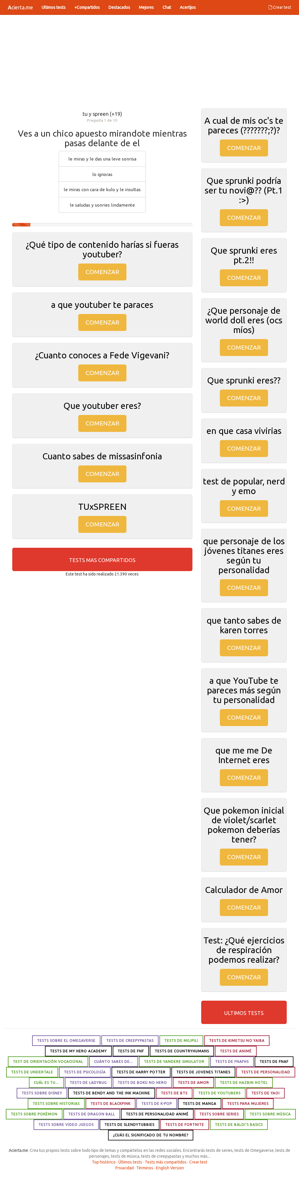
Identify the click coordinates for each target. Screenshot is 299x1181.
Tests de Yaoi (265, 1093)
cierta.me (20, 7)
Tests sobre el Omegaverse (66, 1040)
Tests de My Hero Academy (78, 1051)
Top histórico (104, 1162)
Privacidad (124, 1168)
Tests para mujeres (248, 1103)
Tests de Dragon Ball (91, 1114)
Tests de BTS (174, 1093)
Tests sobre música (270, 1114)
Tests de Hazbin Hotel (244, 1082)
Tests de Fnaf (274, 1061)
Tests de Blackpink (111, 1103)
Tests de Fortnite (184, 1124)
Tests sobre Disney (42, 1093)
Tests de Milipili (181, 1040)
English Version (170, 1168)
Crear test (281, 7)
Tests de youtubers (219, 1093)
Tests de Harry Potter (141, 1072)
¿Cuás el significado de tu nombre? (150, 1135)
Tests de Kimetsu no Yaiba (237, 1040)
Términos (144, 1168)
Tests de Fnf (131, 1051)
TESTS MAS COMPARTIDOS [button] (102, 560)
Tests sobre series (219, 1114)
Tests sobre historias (56, 1103)
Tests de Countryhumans (182, 1051)
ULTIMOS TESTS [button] (244, 1013)
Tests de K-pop (156, 1103)
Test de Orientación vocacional (48, 1061)
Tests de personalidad (265, 1072)
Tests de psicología (85, 1072)
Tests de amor (193, 1082)
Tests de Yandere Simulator (174, 1061)
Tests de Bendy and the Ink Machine (111, 1093)
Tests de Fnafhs (232, 1061)
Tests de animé (236, 1051)
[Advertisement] (149, 61)
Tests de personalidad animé (157, 1114)
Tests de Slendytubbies (129, 1124)
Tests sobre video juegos (66, 1124)
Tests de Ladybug (88, 1082)
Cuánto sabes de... (113, 1061)
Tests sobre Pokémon (34, 1114)
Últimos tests (130, 1162)
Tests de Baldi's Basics (239, 1124)
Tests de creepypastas (130, 1040)
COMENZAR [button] (102, 271)
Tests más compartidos (166, 1162)
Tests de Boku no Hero (142, 1082)
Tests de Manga (199, 1103)
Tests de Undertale (32, 1072)
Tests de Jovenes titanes (203, 1072)
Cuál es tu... (46, 1082)
